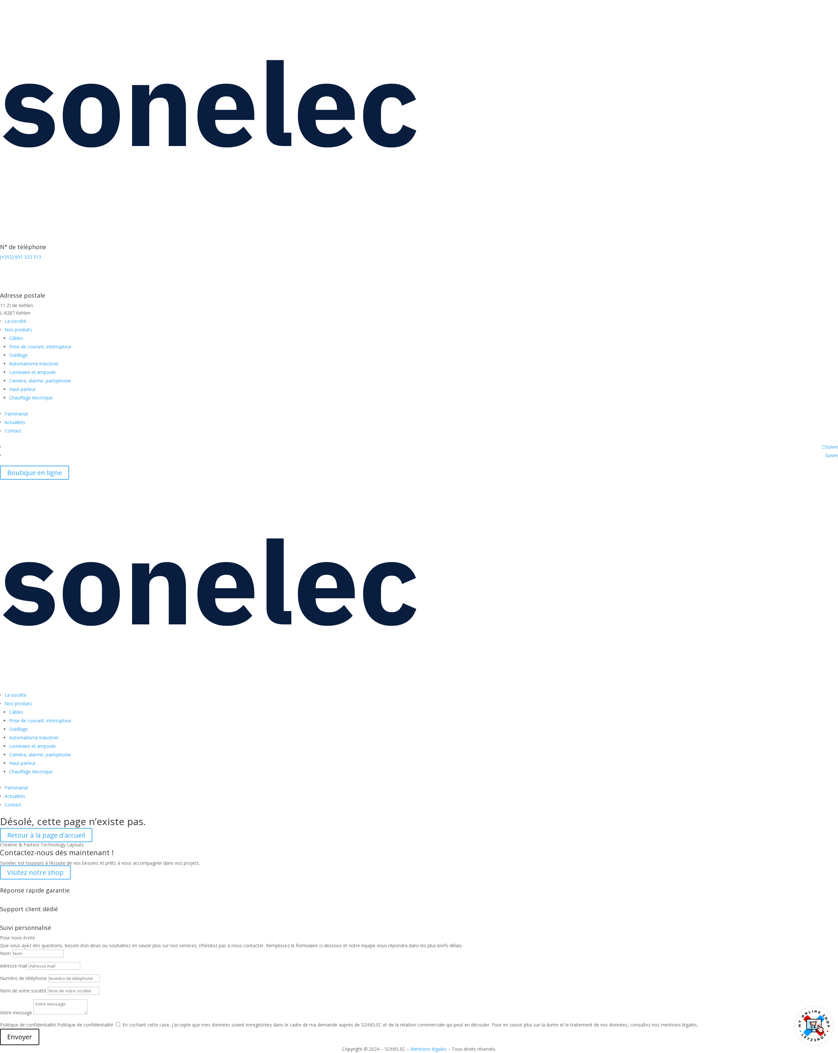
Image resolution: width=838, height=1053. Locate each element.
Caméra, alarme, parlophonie (40, 381)
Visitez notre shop (35, 872)
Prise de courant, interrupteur (40, 346)
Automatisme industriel (33, 363)
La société (16, 321)
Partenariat (16, 414)
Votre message (16, 1012)
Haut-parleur (22, 389)
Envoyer (19, 1036)
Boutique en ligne (34, 472)
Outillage (18, 355)
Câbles (16, 338)
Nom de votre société (23, 991)
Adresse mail (13, 966)
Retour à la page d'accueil (46, 835)
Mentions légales (428, 1049)
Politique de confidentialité (28, 1025)
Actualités (15, 422)
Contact (13, 431)
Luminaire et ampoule (32, 372)
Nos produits (18, 329)
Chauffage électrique (31, 398)
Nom (5, 953)
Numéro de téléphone (23, 978)
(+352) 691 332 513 (20, 257)
